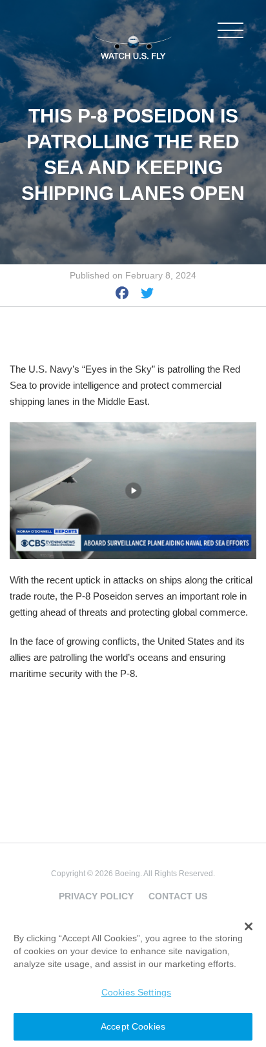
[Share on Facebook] (122, 295)
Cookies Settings (136, 992)
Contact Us (177, 896)
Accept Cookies (133, 1026)
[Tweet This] (147, 295)
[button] (249, 926)
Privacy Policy (96, 896)
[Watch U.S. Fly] (133, 44)
